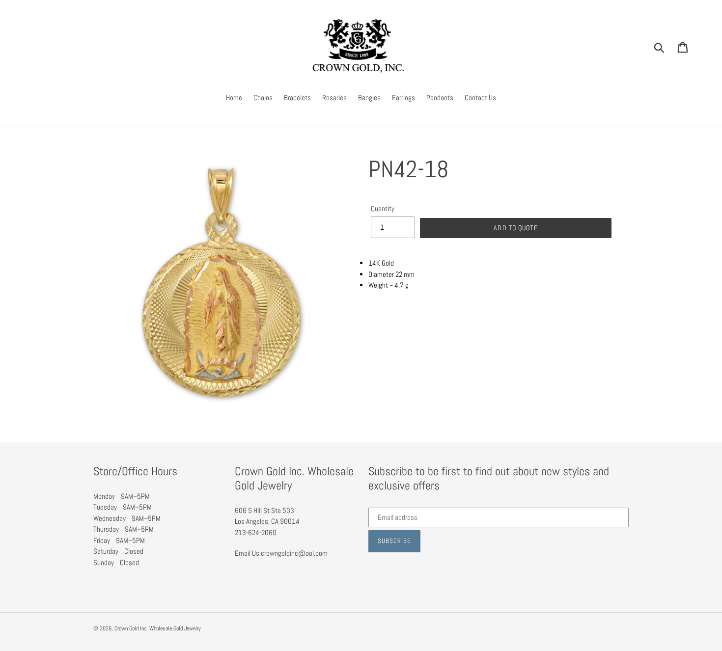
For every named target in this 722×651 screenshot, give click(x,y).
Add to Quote (515, 227)
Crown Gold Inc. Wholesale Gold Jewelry (157, 628)
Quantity (382, 208)
